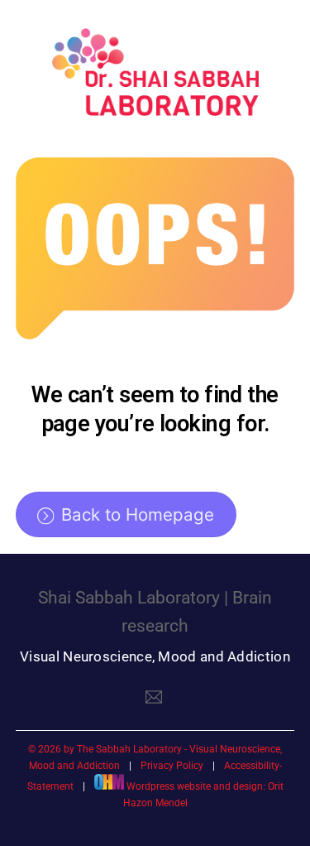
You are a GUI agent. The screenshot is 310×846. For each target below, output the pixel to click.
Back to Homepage (137, 514)
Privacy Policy (172, 765)
